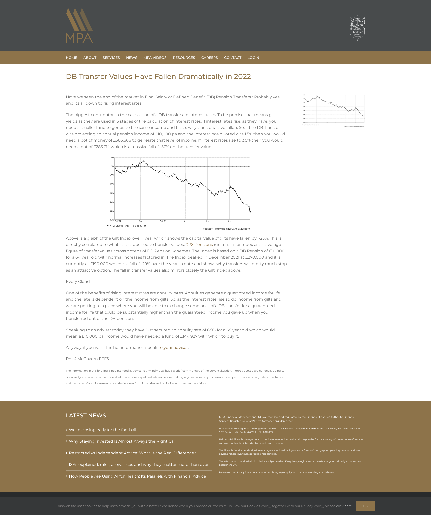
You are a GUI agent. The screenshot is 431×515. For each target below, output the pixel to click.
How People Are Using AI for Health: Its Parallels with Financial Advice (137, 476)
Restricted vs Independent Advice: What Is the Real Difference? (132, 453)
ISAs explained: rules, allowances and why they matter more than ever (139, 464)
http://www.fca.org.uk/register (274, 421)
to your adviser (173, 347)
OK (365, 506)
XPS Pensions (199, 244)
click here (344, 506)
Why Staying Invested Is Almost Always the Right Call (122, 441)
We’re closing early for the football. (103, 429)
